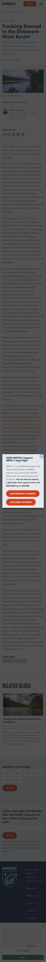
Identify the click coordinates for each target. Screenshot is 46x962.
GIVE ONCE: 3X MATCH (21, 502)
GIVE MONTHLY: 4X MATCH (23, 493)
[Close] (42, 456)
